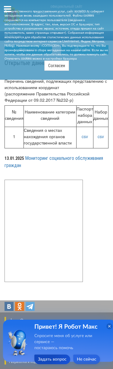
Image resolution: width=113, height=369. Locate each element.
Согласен (56, 65)
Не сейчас (86, 359)
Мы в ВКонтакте (9, 306)
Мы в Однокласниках (19, 306)
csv (85, 136)
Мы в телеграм (30, 306)
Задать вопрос (52, 359)
